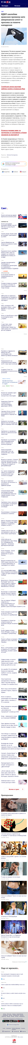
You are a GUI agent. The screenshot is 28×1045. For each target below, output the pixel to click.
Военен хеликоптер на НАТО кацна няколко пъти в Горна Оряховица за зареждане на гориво (9, 563)
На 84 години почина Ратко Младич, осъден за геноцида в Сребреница (9, 632)
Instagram (24, 171)
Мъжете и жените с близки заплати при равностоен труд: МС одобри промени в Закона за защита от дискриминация (9, 462)
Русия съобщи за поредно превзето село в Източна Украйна (9, 640)
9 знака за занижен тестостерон (10, 877)
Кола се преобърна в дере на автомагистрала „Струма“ (9, 317)
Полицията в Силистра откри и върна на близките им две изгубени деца (9, 623)
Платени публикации (16, 1028)
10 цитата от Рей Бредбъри (9, 916)
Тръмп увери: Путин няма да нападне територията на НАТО (9, 235)
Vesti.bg (12, 1016)
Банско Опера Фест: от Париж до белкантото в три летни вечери (11, 936)
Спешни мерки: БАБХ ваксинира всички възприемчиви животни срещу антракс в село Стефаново (8, 494)
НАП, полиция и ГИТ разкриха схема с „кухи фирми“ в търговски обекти (8, 308)
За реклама (8, 1028)
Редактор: (3, 155)
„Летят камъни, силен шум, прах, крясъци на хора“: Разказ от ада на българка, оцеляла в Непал (10, 773)
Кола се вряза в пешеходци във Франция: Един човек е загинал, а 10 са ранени (9, 699)
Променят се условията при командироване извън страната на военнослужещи (8, 442)
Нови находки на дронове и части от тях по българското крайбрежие (9, 613)
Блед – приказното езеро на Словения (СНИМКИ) (9, 717)
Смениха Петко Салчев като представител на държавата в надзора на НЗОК (8, 414)
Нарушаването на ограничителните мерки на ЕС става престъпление (9, 362)
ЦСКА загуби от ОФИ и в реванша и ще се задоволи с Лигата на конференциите (12, 1004)
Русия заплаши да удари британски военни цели (8, 215)
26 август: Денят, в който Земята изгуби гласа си (13, 994)
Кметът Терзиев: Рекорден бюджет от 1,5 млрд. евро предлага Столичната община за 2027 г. (9, 523)
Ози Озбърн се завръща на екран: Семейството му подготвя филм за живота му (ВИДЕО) (9, 736)
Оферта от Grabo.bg (5, 378)
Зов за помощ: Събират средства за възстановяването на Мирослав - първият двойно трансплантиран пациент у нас (13, 603)
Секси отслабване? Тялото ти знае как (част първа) (14, 956)
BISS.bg (10, 1015)
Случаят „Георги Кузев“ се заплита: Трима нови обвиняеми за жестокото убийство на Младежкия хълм (10, 755)
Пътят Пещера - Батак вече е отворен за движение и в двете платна (8, 553)
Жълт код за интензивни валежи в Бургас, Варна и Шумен (9, 690)
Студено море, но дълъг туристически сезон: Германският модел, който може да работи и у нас (9, 662)
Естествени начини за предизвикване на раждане (8, 276)
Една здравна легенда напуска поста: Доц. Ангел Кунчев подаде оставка (9, 725)
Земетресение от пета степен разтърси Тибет (8, 781)
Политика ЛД (16, 1031)
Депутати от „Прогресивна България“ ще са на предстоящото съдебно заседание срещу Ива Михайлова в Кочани (9, 583)
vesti (4, 998)
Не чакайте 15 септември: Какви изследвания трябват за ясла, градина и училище (9, 671)
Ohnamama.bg (16, 1015)
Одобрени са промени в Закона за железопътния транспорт (9, 432)
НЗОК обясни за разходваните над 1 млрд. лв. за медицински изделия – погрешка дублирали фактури (9, 542)
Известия (24, 1031)
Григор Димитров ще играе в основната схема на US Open (9, 244)
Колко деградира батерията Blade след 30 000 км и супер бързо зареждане (8, 226)
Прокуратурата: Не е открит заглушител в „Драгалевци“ (7, 764)
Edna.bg (8, 1016)
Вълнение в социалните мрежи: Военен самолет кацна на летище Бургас (8, 593)
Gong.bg (14, 1014)
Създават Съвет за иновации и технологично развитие (9, 371)
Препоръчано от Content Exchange (18, 961)
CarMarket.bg (5, 1015)
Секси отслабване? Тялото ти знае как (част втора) (14, 896)
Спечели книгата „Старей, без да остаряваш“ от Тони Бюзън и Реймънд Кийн (13, 834)
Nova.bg (16, 1016)
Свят (3, 208)
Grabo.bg (21, 1015)
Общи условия (20, 1036)
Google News (7, 171)
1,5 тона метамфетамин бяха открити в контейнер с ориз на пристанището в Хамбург (9, 573)
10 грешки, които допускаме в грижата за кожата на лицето (13, 814)
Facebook (16, 171)
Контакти (23, 1028)
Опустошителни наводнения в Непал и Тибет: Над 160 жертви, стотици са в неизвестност (9, 681)
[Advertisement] (14, 190)
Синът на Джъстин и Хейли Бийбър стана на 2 (13, 984)
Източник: (3, 157)
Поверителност (7, 1031)
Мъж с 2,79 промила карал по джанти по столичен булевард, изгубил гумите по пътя (9, 650)
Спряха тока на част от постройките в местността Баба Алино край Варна (9, 532)
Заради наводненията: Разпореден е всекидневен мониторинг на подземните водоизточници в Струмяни (9, 265)
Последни (5, 6)
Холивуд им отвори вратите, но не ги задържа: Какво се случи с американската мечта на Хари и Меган (13, 746)
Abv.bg (4, 1014)
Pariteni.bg (4, 1016)
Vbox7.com (9, 1014)
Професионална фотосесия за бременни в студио (9, 383)
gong (4, 1008)
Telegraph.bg (21, 1016)
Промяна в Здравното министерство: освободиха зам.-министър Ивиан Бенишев (9, 353)
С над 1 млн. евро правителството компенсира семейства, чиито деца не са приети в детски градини (9, 327)
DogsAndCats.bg (20, 1014)
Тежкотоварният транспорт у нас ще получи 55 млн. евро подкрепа (7, 452)
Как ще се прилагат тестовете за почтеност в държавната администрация (9, 483)
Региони (17, 6)
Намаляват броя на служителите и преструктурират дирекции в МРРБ (7, 404)
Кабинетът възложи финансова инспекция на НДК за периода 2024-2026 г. (9, 423)
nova (4, 979)
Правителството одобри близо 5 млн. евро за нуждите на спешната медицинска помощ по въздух (8, 254)
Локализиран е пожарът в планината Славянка (9, 512)
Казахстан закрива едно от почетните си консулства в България (8, 394)
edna (4, 987)
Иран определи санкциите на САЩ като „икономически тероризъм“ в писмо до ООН (10, 709)
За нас (4, 1028)
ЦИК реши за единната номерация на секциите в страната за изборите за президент (9, 298)
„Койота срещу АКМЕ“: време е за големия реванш (13, 857)
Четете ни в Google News (14, 1024)
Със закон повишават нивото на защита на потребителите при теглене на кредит (8, 473)
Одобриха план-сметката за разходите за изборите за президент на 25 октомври (9, 504)
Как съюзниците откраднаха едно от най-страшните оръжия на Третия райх (12, 975)
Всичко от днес (14, 789)
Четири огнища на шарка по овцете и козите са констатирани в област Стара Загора (9, 286)
